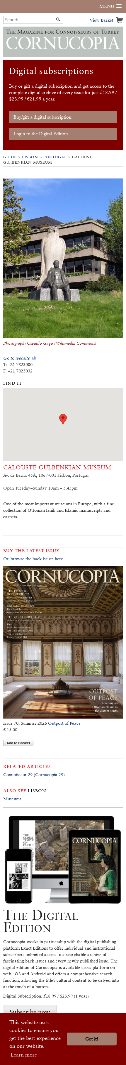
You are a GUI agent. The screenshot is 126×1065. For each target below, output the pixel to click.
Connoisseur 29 (18, 774)
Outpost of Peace (64, 723)
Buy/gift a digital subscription (42, 117)
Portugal (55, 157)
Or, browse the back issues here (33, 558)
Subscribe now (30, 1012)
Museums (12, 798)
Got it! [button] (91, 1039)
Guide (10, 157)
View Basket (101, 20)
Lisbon (30, 157)
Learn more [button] (24, 1055)
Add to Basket (18, 742)
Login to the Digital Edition (40, 133)
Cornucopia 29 (49, 774)
